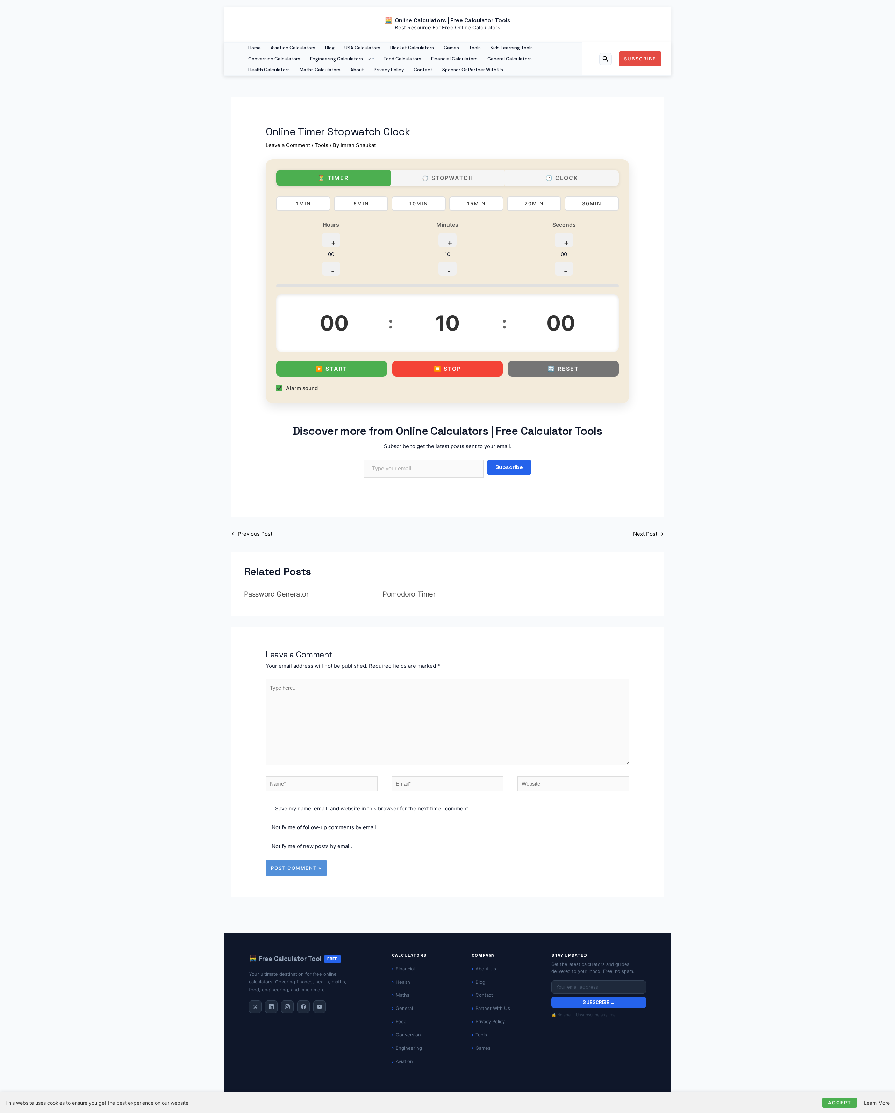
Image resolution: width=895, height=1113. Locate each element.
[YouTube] (319, 1006)
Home (254, 48)
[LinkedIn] (271, 1006)
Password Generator (276, 594)
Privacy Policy (389, 70)
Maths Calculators (320, 70)
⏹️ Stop (447, 369)
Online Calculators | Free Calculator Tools (452, 20)
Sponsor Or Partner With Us (472, 70)
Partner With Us (492, 1008)
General (404, 1008)
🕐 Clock (561, 177)
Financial (405, 968)
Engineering (409, 1048)
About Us (485, 968)
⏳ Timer (333, 177)
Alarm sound (302, 388)
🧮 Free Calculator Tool (293, 959)
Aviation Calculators (293, 48)
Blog (330, 48)
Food (401, 1021)
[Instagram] (287, 1006)
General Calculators (509, 59)
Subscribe (509, 467)
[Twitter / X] (255, 1006)
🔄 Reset (563, 369)
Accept (839, 1102)
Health (403, 982)
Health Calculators (269, 70)
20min (534, 204)
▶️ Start (332, 369)
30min (591, 204)
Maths (402, 995)
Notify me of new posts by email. (312, 846)
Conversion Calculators (274, 59)
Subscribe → (598, 1002)
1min (303, 204)
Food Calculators (402, 59)
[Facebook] (303, 1006)
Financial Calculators (454, 59)
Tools (475, 48)
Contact (423, 70)
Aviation (404, 1061)
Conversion (408, 1035)
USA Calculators (362, 48)
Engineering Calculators (336, 59)
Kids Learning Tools (512, 48)
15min (476, 204)
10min (418, 204)
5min (361, 204)
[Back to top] (877, 1101)
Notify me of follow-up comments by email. (325, 827)
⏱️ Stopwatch (447, 177)
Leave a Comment (288, 145)
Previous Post (251, 533)
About (357, 70)
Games (451, 48)
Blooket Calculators (412, 48)
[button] (367, 59)
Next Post (648, 533)
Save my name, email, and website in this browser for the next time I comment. (372, 808)
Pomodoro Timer (408, 594)
